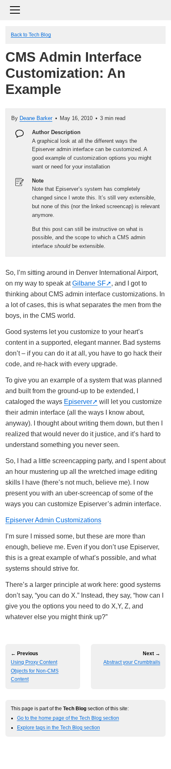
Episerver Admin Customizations (53, 520)
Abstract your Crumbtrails (131, 662)
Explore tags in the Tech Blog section (58, 727)
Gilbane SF (89, 283)
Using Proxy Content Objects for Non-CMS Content (35, 670)
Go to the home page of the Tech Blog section (68, 718)
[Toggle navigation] (85, 8)
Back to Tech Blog (31, 34)
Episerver (78, 401)
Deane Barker (36, 118)
